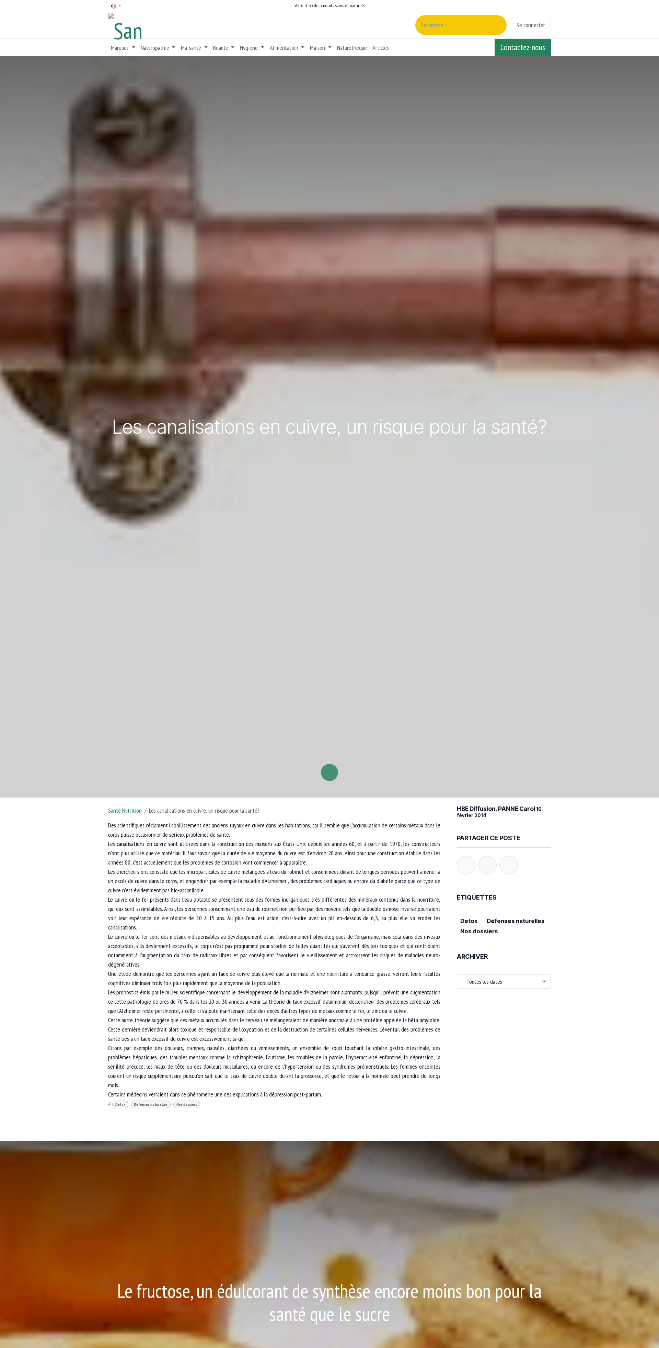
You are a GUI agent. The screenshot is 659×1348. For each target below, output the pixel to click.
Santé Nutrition (125, 810)
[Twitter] (487, 865)
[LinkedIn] (508, 865)
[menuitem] (123, 47)
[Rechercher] (497, 25)
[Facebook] (466, 865)
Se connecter (531, 25)
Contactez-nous (522, 47)
